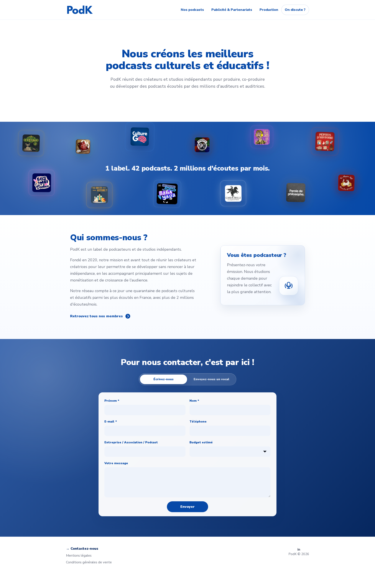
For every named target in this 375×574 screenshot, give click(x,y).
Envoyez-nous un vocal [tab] (211, 379)
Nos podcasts (192, 9)
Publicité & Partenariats (231, 9)
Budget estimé (201, 442)
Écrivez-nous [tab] (163, 379)
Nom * (194, 401)
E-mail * (110, 421)
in (298, 549)
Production (269, 9)
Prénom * (111, 401)
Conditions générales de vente (89, 562)
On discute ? (295, 9)
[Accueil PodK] (80, 10)
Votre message (116, 463)
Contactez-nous (84, 548)
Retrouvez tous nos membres (96, 316)
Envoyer (187, 506)
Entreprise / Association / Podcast (131, 442)
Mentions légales (79, 555)
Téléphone (198, 421)
